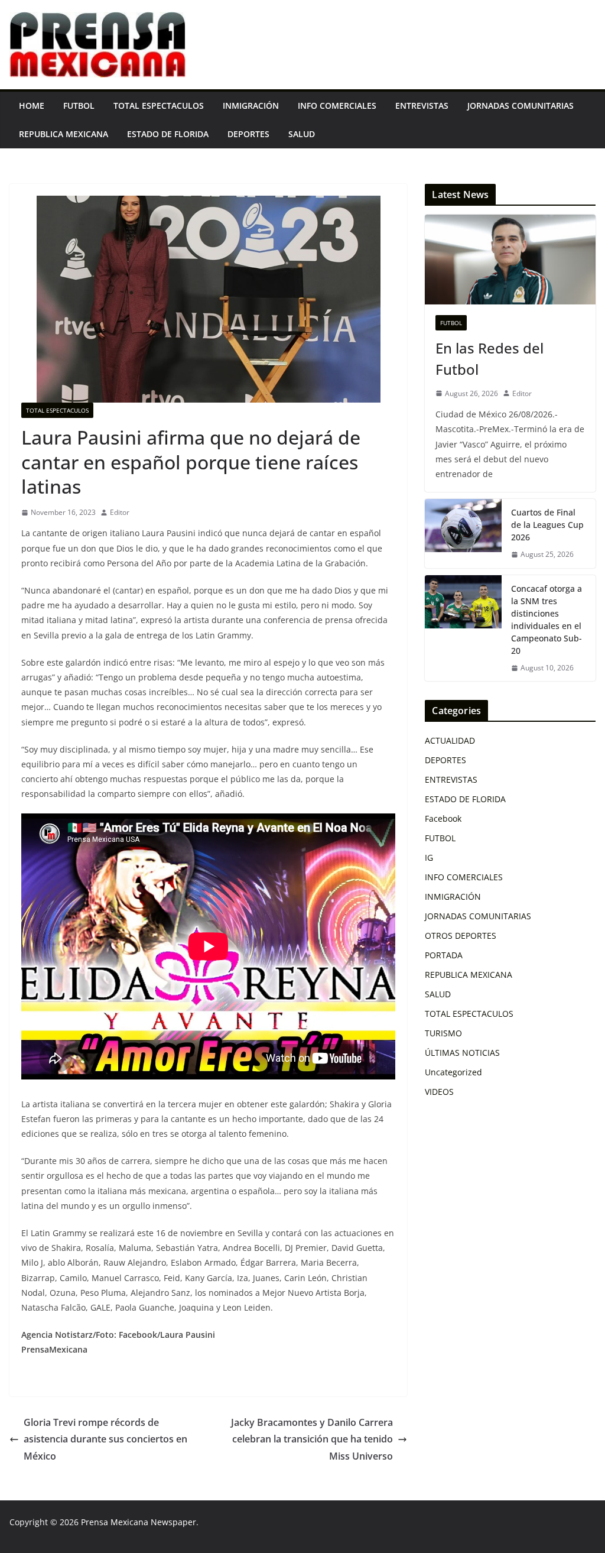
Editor (119, 512)
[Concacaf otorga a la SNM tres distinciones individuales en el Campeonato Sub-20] (463, 628)
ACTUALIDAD (450, 740)
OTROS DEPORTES (460, 935)
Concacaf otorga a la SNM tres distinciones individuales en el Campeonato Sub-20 (546, 619)
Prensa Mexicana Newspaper (138, 1522)
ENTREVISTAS (421, 105)
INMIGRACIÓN (251, 105)
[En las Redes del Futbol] (510, 259)
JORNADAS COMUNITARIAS (520, 105)
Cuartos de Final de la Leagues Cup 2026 (547, 525)
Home (31, 105)
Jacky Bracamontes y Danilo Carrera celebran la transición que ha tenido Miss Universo (312, 1439)
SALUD (301, 134)
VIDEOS (439, 1091)
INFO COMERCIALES (337, 105)
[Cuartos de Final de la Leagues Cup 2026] (463, 533)
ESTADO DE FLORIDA (168, 134)
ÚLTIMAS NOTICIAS (462, 1052)
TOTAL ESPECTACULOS (158, 105)
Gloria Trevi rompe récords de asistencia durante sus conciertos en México (105, 1439)
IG (429, 857)
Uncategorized (453, 1072)
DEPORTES (248, 134)
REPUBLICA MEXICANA (63, 134)
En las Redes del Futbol (489, 358)
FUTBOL (79, 105)
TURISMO (443, 1033)
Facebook (443, 818)
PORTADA (444, 955)
